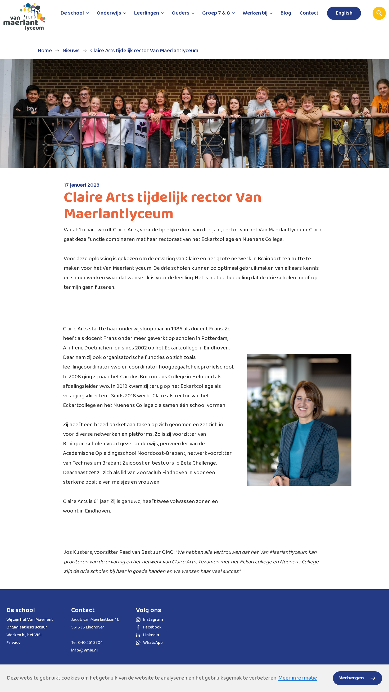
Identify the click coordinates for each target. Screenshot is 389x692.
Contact (83, 610)
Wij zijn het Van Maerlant (29, 619)
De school (20, 610)
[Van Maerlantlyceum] (26, 19)
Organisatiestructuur (26, 627)
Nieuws (71, 51)
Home (45, 51)
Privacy (13, 642)
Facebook (152, 627)
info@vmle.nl (84, 650)
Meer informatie (297, 678)
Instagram (153, 619)
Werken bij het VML (24, 635)
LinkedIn (151, 635)
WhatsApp (153, 642)
